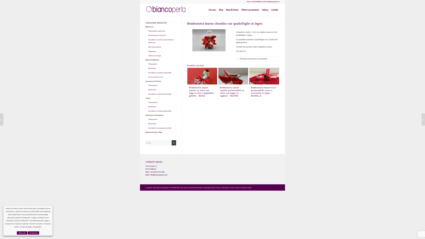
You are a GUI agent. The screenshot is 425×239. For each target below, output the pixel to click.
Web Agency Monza (209, 187)
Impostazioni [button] (37, 227)
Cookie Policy (15, 214)
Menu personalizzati (154, 47)
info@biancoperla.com (158, 174)
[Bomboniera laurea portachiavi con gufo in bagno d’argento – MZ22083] (1, 119)
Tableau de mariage (154, 56)
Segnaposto (152, 51)
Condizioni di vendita (246, 187)
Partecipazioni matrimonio (156, 31)
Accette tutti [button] (33, 233)
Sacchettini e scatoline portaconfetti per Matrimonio (161, 41)
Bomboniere (152, 68)
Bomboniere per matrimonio (157, 35)
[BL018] (209, 40)
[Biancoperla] (167, 9)
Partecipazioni (152, 64)
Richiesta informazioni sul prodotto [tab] (253, 58)
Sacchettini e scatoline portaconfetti (159, 73)
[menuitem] (212, 9)
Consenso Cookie (235, 187)
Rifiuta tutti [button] (22, 233)
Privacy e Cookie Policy (222, 187)
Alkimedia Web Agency (197, 187)
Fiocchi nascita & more (155, 77)
